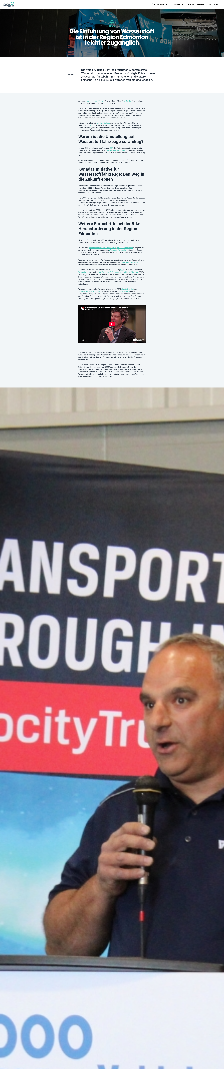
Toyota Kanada (84, 272)
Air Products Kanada (125, 248)
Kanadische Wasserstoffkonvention (102, 248)
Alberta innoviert (127, 289)
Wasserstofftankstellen (118, 250)
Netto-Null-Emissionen (116, 150)
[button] (177, 4)
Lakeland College (103, 123)
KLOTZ (91, 125)
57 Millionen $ (124, 291)
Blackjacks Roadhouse (129, 262)
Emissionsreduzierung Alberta (90, 291)
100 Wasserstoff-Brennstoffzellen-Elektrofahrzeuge (118, 272)
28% (111, 148)
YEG (121, 270)
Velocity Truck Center (95, 101)
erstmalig (127, 101)
